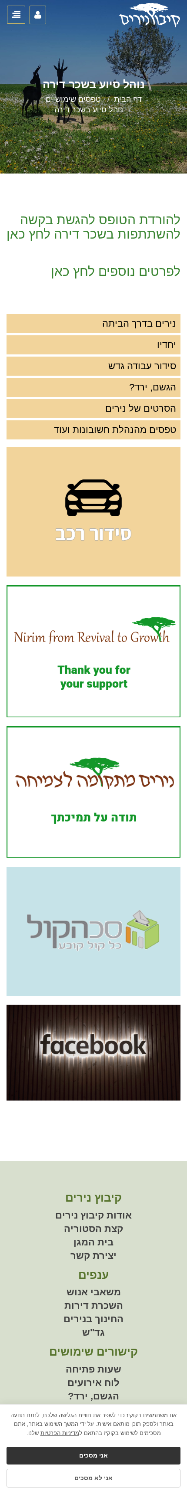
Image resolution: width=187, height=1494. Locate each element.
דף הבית (128, 99)
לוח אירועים (93, 1382)
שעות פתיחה (93, 1369)
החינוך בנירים (93, 1319)
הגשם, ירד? (152, 387)
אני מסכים (93, 1455)
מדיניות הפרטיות (59, 1433)
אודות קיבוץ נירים (93, 1215)
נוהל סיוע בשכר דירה (88, 109)
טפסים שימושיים (73, 99)
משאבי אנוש (94, 1292)
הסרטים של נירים (140, 408)
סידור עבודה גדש (142, 365)
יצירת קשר (93, 1255)
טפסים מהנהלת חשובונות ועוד (115, 429)
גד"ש (93, 1332)
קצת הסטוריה (93, 1228)
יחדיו (166, 344)
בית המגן (93, 1242)
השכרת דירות (93, 1305)
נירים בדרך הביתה (139, 323)
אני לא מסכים (93, 1477)
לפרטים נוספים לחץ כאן (115, 271)
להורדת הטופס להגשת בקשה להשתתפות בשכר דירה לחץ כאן (93, 227)
